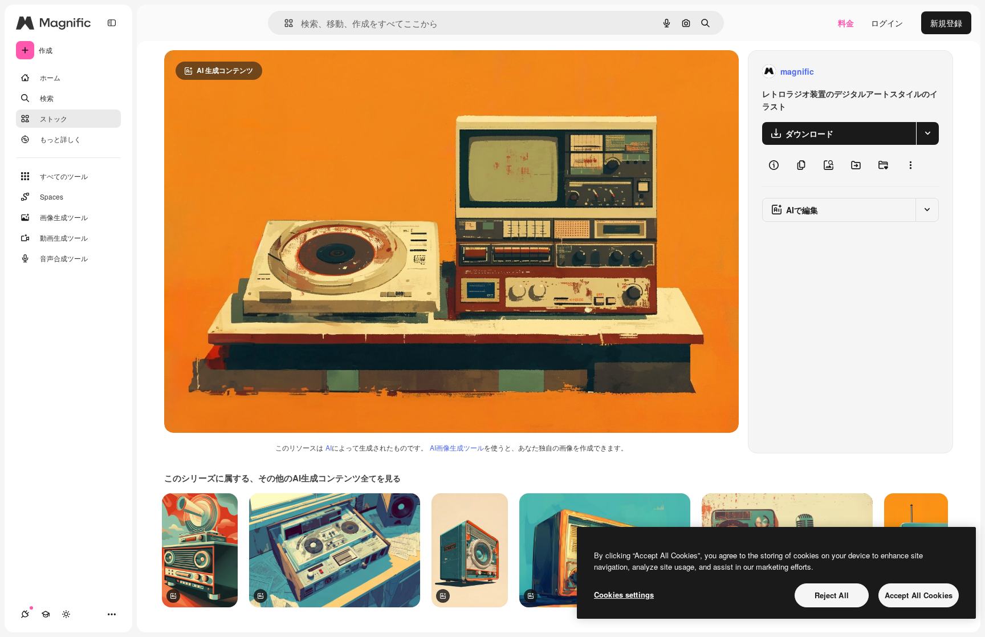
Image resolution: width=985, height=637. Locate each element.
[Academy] (45, 614)
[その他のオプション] (910, 165)
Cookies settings (624, 594)
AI (328, 447)
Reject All (832, 595)
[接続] (25, 614)
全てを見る (381, 478)
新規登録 (946, 23)
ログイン (887, 23)
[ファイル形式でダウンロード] (927, 133)
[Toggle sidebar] (112, 23)
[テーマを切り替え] (66, 614)
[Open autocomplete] (284, 23)
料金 (846, 23)
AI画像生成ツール (457, 447)
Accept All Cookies (919, 595)
